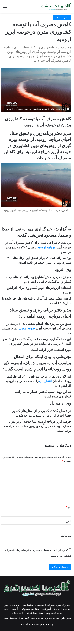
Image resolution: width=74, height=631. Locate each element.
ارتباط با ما (17, 613)
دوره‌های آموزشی (51, 608)
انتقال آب (46, 381)
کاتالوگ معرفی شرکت (58, 604)
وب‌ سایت (66, 535)
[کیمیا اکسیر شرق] (56, 6)
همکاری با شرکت (34, 613)
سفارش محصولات (30, 608)
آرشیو (15, 608)
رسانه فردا (25, 624)
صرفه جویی (27, 328)
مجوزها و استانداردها (33, 604)
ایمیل (67, 521)
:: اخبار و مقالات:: (62, 17)
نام (68, 507)
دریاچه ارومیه (46, 247)
